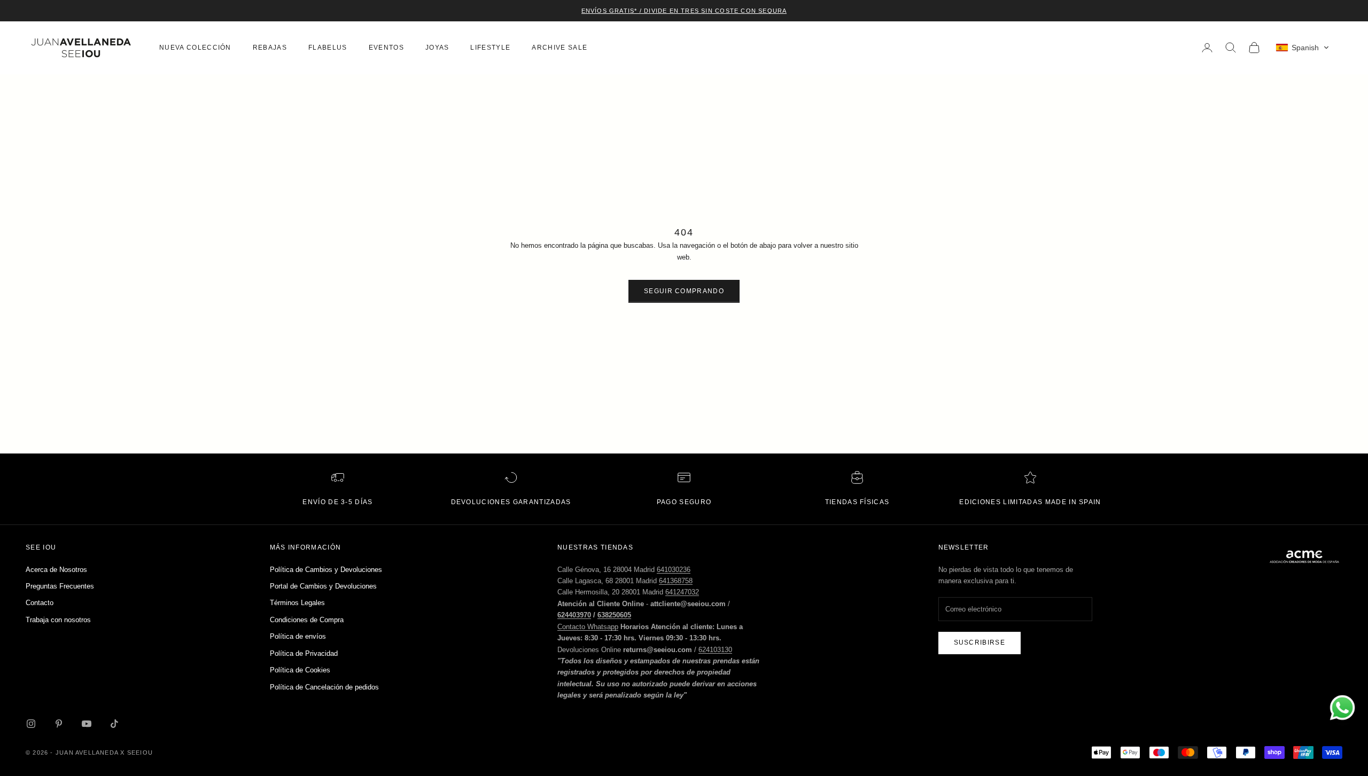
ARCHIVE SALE (559, 47)
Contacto (39, 603)
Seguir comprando (684, 291)
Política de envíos (298, 636)
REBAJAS (270, 47)
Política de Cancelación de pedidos (324, 687)
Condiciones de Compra (307, 620)
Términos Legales (297, 603)
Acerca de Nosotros (56, 570)
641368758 (676, 581)
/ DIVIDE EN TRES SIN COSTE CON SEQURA (712, 10)
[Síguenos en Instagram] (31, 723)
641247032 (682, 592)
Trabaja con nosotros (58, 620)
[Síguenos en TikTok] (114, 723)
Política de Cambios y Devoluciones (326, 570)
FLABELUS (327, 47)
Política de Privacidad (304, 653)
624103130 (715, 650)
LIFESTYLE (490, 47)
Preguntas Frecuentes (60, 586)
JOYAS (437, 47)
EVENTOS (386, 47)
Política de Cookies (300, 670)
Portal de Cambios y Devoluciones (323, 586)
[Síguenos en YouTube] (86, 723)
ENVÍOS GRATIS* (609, 10)
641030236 (673, 570)
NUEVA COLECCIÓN (195, 47)
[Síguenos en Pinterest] (58, 723)
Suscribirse (980, 642)
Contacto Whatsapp (587, 627)
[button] (1302, 47)
